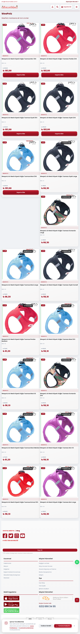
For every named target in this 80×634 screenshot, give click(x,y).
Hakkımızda (7, 563)
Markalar (6, 578)
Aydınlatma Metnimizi (26, 628)
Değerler (6, 569)
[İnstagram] (17, 537)
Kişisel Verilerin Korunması (12, 572)
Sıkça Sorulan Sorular (45, 566)
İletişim (41, 575)
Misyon (6, 566)
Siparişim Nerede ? (72, 1)
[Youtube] (23, 537)
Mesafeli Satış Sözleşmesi (12, 575)
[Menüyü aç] (77, 7)
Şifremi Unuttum (44, 589)
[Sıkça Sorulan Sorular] (55, 600)
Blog (18, 531)
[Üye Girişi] (52, 7)
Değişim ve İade (44, 563)
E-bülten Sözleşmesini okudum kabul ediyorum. (19, 553)
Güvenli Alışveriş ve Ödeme (47, 569)
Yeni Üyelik (42, 586)
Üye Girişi (42, 583)
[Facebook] (5, 537)
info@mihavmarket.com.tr (9, 1)
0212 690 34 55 (47, 606)
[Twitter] (11, 537)
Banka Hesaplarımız (45, 572)
